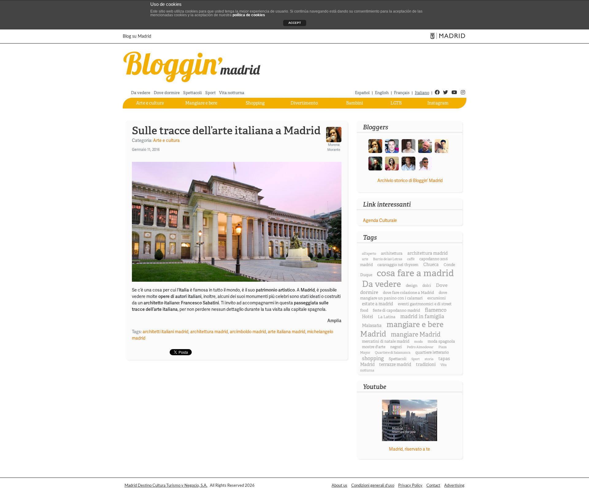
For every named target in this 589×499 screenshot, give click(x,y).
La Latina (386, 316)
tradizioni (426, 364)
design (412, 285)
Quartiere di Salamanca (392, 353)
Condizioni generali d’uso (372, 485)
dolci (426, 285)
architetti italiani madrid (165, 331)
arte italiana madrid (286, 331)
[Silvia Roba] (392, 163)
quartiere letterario (432, 352)
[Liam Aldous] (392, 145)
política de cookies (249, 15)
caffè (410, 259)
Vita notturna (231, 92)
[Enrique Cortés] (425, 163)
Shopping (255, 103)
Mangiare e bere (201, 103)
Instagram (437, 103)
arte (365, 259)
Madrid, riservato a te (409, 449)
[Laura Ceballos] (408, 145)
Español (362, 92)
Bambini (354, 103)
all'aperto (369, 254)
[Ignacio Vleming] (375, 163)
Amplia (334, 320)
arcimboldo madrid (248, 331)
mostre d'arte (373, 347)
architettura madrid (209, 331)
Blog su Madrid (137, 36)
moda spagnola (441, 341)
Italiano (422, 92)
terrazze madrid (395, 364)
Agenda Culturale (380, 220)
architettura (391, 253)
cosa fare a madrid (415, 273)
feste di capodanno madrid (396, 310)
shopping (373, 358)
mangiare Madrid (416, 334)
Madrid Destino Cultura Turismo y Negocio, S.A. (166, 485)
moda (418, 342)
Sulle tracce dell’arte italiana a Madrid (226, 130)
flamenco (435, 310)
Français (402, 92)
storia (429, 359)
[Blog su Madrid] (192, 66)
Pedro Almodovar (420, 347)
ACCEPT (294, 23)
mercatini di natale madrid (385, 341)
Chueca (431, 264)
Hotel (367, 316)
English (382, 92)
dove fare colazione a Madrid (408, 292)
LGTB (396, 103)
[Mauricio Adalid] (408, 163)
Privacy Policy (410, 485)
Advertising (454, 485)
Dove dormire (167, 92)
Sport (210, 92)
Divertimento (304, 103)
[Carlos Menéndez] (425, 145)
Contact (433, 485)
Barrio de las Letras (387, 259)
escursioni (436, 298)
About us (339, 485)
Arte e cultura (150, 103)
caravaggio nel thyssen (397, 264)
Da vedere (140, 92)
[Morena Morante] (375, 145)
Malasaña (372, 325)
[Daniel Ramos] (441, 145)
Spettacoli (192, 92)
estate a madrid (377, 304)
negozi (396, 347)
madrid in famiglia (422, 316)
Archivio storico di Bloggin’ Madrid (410, 180)
